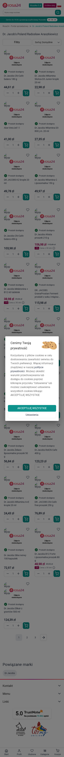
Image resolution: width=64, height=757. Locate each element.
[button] (49, 345)
